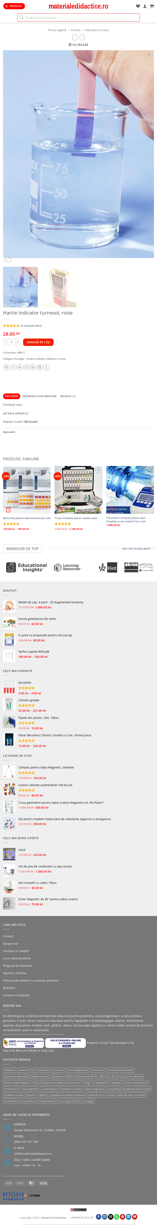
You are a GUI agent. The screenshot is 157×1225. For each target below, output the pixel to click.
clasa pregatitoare (77, 1070)
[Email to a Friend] (26, 367)
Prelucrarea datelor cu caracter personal (31, 980)
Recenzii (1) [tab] (68, 396)
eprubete (57, 1076)
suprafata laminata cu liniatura (67, 1095)
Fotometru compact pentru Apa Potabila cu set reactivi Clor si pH (126, 519)
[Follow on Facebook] (98, 1217)
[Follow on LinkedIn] (128, 1217)
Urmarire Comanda (16, 995)
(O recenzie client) (31, 326)
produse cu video (14, 1095)
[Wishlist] (138, 6)
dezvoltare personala (16, 1076)
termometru (11, 1101)
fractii (69, 1076)
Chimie (75, 30)
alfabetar (9, 1070)
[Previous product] (82, 37)
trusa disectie (47, 1101)
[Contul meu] (145, 6)
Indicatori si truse (97, 30)
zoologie (88, 1101)
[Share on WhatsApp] (6, 367)
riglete (42, 1095)
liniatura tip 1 (74, 1082)
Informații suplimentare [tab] (39, 396)
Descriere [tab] (12, 396)
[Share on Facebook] (13, 367)
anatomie (24, 1070)
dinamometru (40, 1076)
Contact (8, 936)
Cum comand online (17, 958)
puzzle (31, 1095)
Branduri (9, 988)
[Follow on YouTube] (134, 1217)
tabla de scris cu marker (131, 1095)
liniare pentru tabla (52, 1082)
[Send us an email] (110, 1217)
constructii (98, 1070)
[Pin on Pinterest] (33, 367)
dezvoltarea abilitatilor (120, 1070)
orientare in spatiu (71, 1088)
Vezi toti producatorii (136, 548)
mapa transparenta (137, 1082)
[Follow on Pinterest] (122, 1217)
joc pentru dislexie (132, 1076)
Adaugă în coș (38, 342)
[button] (14, 6)
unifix (77, 1101)
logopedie (101, 1082)
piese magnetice (95, 1088)
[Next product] (75, 37)
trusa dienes (29, 1101)
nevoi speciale (30, 1088)
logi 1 (89, 1082)
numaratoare (49, 1088)
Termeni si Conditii (16, 951)
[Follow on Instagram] (105, 1217)
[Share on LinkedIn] (40, 367)
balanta (45, 1070)
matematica (11, 1088)
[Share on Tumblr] (46, 367)
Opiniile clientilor (15, 973)
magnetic (116, 1082)
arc (35, 1070)
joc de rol (113, 1076)
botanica (58, 1070)
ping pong (114, 1088)
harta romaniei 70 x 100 (90, 1076)
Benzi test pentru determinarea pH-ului (27, 518)
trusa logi (64, 1101)
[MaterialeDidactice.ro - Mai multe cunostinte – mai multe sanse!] (78, 6)
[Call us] (116, 1217)
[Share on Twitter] (20, 367)
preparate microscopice (137, 1088)
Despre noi (10, 943)
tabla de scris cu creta (101, 1095)
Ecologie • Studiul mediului (30, 358)
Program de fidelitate (17, 966)
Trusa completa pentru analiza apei (76, 518)
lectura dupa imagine (16, 1082)
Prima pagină (57, 30)
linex (35, 1082)
